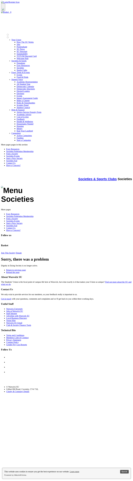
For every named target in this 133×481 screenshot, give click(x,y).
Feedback (21, 119)
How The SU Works (25, 42)
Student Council (23, 107)
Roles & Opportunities (26, 103)
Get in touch (6, 299)
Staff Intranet (11, 313)
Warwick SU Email (14, 323)
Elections (20, 93)
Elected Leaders (23, 91)
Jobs (18, 44)
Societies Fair (11, 161)
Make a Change (23, 100)
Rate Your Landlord (25, 131)
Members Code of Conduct (17, 338)
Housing (20, 126)
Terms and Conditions (15, 335)
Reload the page (12, 272)
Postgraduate (22, 47)
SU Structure (22, 51)
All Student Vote (23, 84)
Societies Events (13, 156)
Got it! (124, 472)
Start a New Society (14, 158)
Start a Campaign (24, 140)
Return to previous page (16, 270)
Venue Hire (11, 320)
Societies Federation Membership (20, 151)
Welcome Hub (22, 58)
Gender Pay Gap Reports (16, 345)
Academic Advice (24, 114)
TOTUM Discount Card (27, 56)
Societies (20, 68)
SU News (21, 49)
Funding (20, 138)
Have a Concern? (13, 165)
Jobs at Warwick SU (14, 311)
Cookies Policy (12, 342)
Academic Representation (27, 82)
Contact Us (10, 163)
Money (19, 128)
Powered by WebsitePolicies (15, 475)
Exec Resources (23, 65)
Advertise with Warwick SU (17, 316)
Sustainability (22, 54)
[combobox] (66, 7)
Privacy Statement (13, 340)
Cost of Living (23, 117)
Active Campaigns (24, 135)
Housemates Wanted (25, 124)
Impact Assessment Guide (27, 98)
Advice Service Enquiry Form (29, 112)
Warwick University (14, 309)
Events (19, 75)
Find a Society (12, 154)
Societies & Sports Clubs (97, 179)
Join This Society (8, 253)
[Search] (3, 7)
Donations (21, 63)
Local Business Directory (16, 318)
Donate (19, 253)
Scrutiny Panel (23, 105)
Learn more (74, 471)
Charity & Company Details (17, 391)
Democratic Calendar (25, 86)
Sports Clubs (22, 70)
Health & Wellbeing (25, 121)
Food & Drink (22, 77)
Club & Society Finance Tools (18, 325)
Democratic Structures (26, 89)
